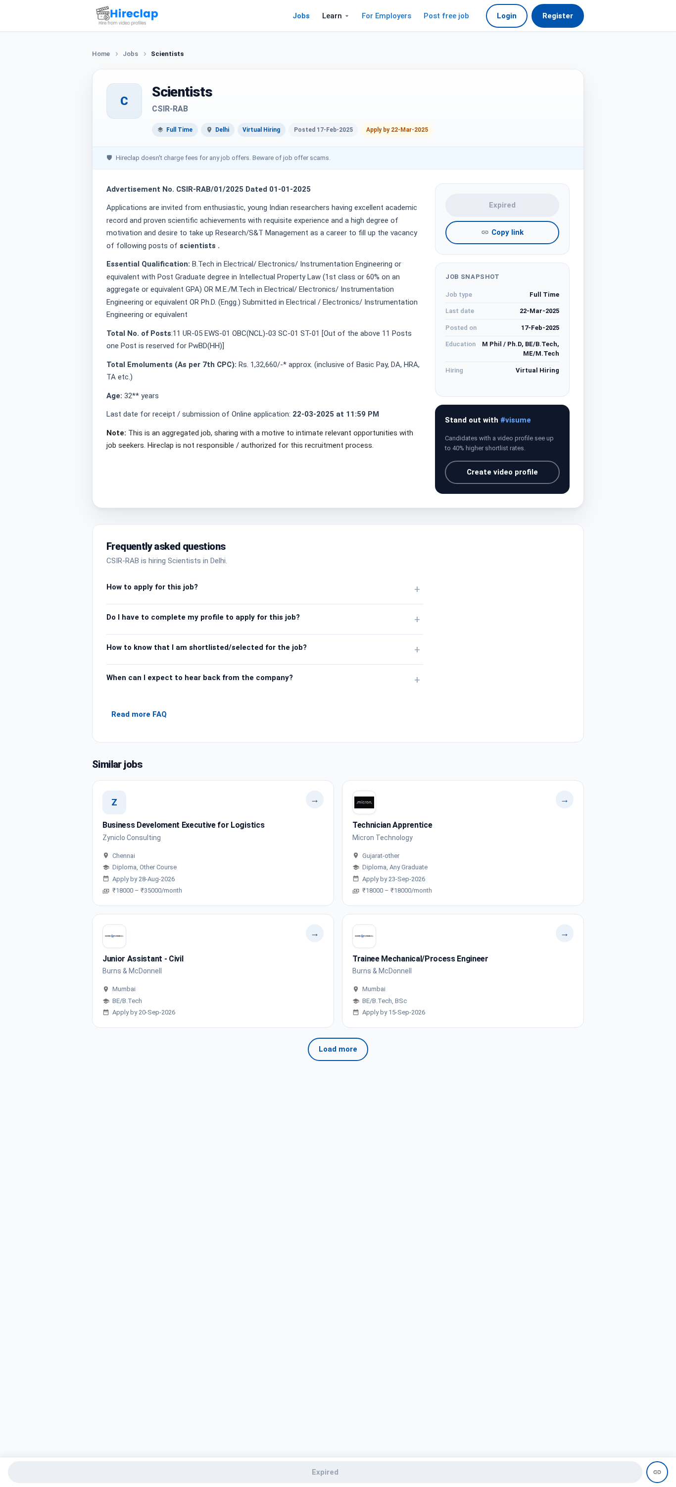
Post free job (446, 15)
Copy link (507, 232)
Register (557, 15)
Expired (502, 205)
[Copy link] (657, 1472)
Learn (332, 15)
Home (101, 53)
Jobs (301, 15)
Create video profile (502, 472)
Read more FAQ (139, 714)
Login (507, 15)
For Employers (386, 15)
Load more (338, 1049)
